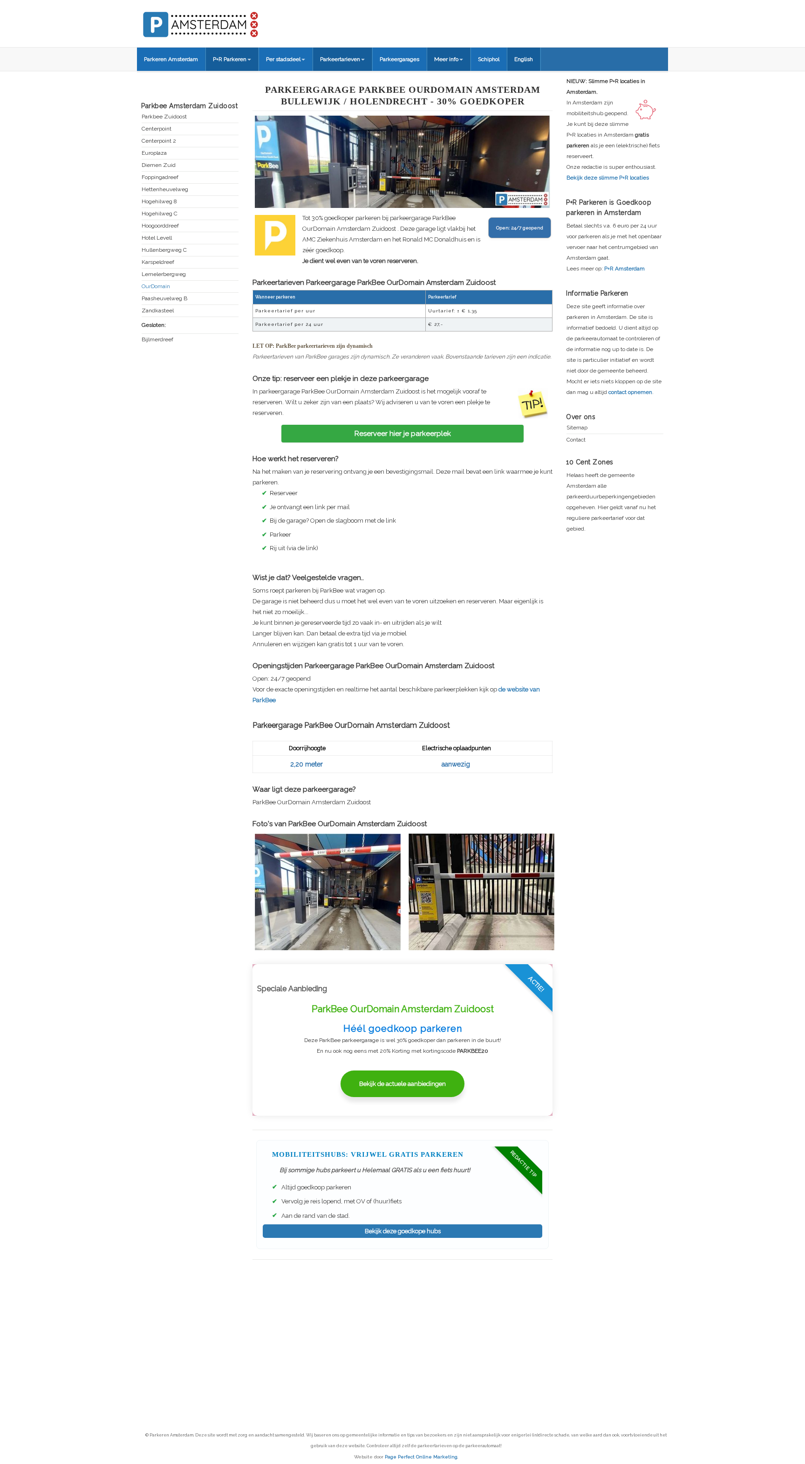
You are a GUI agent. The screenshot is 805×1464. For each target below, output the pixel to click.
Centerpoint (156, 129)
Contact (576, 440)
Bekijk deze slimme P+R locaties (607, 177)
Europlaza (154, 153)
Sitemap (576, 428)
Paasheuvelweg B (164, 299)
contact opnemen (630, 392)
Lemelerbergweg (164, 274)
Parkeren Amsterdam (171, 59)
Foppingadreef (160, 177)
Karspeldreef (158, 262)
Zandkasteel (158, 311)
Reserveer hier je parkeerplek (403, 433)
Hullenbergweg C (164, 250)
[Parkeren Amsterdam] (234, 21)
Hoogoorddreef (160, 226)
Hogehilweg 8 (159, 202)
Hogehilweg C (159, 214)
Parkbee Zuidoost (164, 117)
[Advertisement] (402, 1327)
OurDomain (156, 286)
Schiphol (488, 59)
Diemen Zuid (159, 165)
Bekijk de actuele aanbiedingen (402, 1083)
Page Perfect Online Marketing (421, 1456)
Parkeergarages (399, 59)
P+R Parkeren (229, 59)
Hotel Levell (157, 238)
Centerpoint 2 (159, 141)
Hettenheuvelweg (165, 189)
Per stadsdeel (283, 59)
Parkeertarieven (340, 59)
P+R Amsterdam (624, 268)
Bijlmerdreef (157, 340)
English (523, 59)
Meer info (446, 59)
